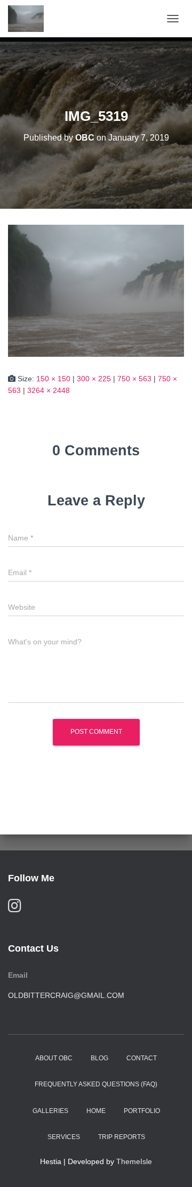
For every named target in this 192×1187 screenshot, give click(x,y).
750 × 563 (134, 378)
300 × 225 (94, 378)
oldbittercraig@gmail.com (66, 995)
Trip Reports (121, 1137)
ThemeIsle (134, 1161)
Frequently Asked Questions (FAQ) (96, 1084)
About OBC (54, 1058)
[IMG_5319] (96, 290)
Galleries (50, 1111)
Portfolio (142, 1111)
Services (63, 1137)
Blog (99, 1058)
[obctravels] (30, 18)
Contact (141, 1058)
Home (96, 1111)
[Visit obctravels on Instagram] (14, 908)
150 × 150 (53, 378)
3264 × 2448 (48, 390)
